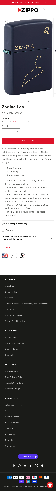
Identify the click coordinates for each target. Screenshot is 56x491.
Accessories (11, 434)
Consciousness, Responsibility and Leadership (26, 304)
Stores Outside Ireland (15, 321)
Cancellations (11, 349)
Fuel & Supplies (12, 423)
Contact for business (14, 315)
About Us (9, 286)
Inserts (8, 411)
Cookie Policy (11, 371)
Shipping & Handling (14, 343)
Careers (9, 298)
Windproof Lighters (14, 405)
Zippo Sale (10, 440)
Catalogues (10, 446)
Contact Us (10, 310)
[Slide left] (22, 102)
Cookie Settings (12, 389)
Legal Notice (11, 292)
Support (9, 355)
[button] (5, 10)
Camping (9, 428)
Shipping (14, 122)
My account (10, 337)
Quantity (5, 126)
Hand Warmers (12, 417)
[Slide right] (34, 102)
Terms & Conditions (14, 383)
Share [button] (7, 247)
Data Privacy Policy (14, 377)
